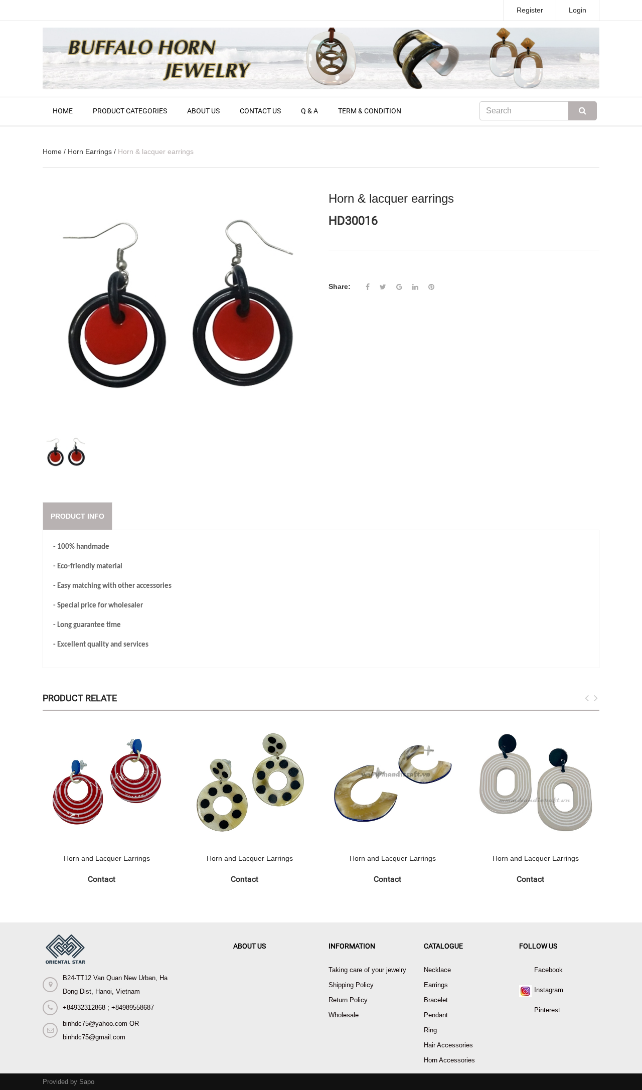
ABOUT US (203, 111)
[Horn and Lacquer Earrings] (106, 782)
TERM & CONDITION (369, 111)
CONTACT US (260, 111)
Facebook (548, 970)
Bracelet (436, 1000)
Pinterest (547, 1010)
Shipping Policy (351, 985)
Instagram (548, 990)
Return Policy (348, 1000)
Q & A (309, 111)
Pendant (436, 1015)
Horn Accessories (449, 1060)
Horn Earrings (90, 151)
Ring (430, 1030)
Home (52, 151)
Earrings (436, 985)
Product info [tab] (77, 516)
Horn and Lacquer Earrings (107, 858)
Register (530, 10)
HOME (63, 111)
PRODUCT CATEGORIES (130, 111)
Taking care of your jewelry (367, 970)
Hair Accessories (448, 1045)
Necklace (437, 970)
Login (577, 10)
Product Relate (80, 698)
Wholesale (344, 1015)
